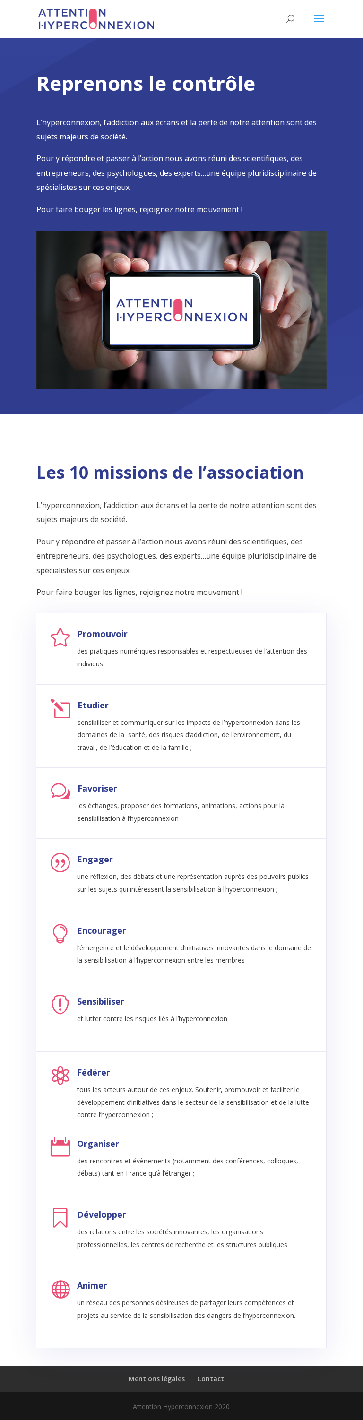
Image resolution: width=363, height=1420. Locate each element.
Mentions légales (157, 1378)
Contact (210, 1378)
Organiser (98, 1143)
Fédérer (93, 1072)
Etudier (93, 705)
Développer (101, 1214)
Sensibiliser (100, 1001)
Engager (95, 859)
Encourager (101, 930)
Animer (92, 1285)
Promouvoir (102, 633)
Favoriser (97, 788)
